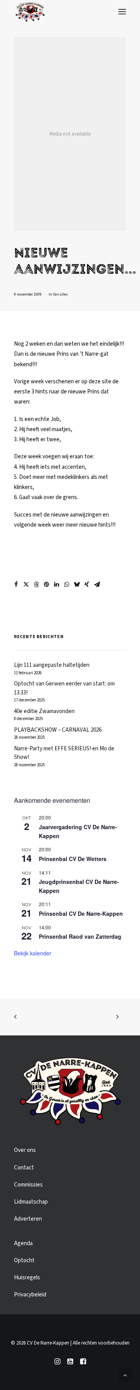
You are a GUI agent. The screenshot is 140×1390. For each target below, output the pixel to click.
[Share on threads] (36, 584)
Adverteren (28, 1219)
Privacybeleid (30, 1295)
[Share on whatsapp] (66, 584)
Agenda (23, 1243)
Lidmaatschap (31, 1202)
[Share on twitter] (26, 584)
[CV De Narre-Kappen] (30, 11)
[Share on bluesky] (76, 584)
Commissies (28, 1185)
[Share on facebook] (16, 584)
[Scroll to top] (125, 1375)
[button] (122, 11)
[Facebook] (83, 1362)
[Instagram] (57, 1362)
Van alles (60, 294)
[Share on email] (97, 584)
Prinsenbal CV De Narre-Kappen (81, 913)
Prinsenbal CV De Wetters (73, 859)
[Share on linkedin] (56, 584)
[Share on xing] (86, 584)
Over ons (25, 1150)
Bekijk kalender (32, 953)
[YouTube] (70, 1362)
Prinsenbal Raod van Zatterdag (80, 936)
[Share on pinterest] (46, 584)
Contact (24, 1168)
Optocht (24, 1260)
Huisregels (27, 1277)
